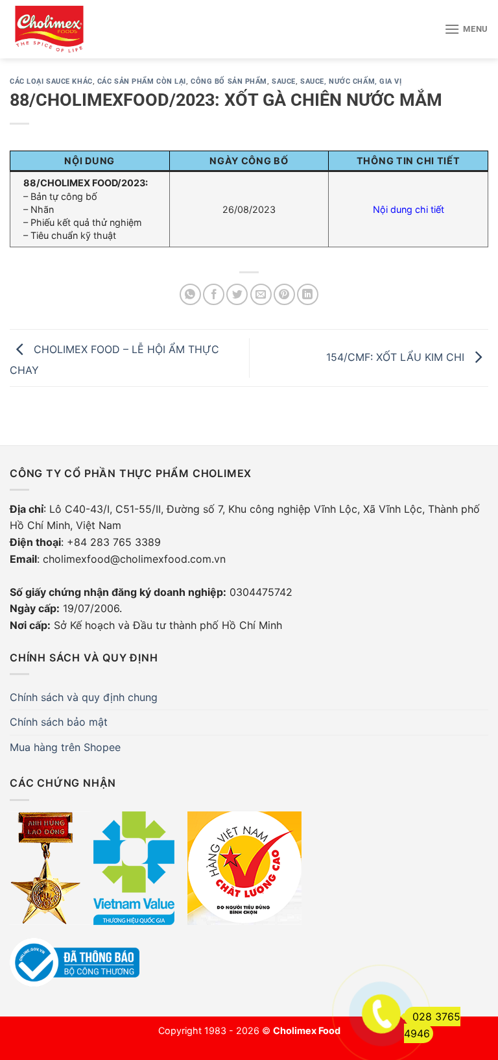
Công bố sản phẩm (229, 81)
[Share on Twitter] (237, 294)
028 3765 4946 (432, 1025)
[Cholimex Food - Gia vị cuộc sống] (49, 29)
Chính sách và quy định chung (84, 697)
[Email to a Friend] (261, 294)
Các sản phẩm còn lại (141, 81)
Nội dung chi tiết (408, 209)
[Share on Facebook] (213, 294)
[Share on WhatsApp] (190, 294)
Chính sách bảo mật (59, 721)
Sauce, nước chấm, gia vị (350, 81)
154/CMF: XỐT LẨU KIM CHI (397, 357)
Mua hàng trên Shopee (65, 747)
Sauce (284, 81)
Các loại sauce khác (51, 81)
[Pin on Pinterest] (284, 294)
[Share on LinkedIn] (307, 294)
